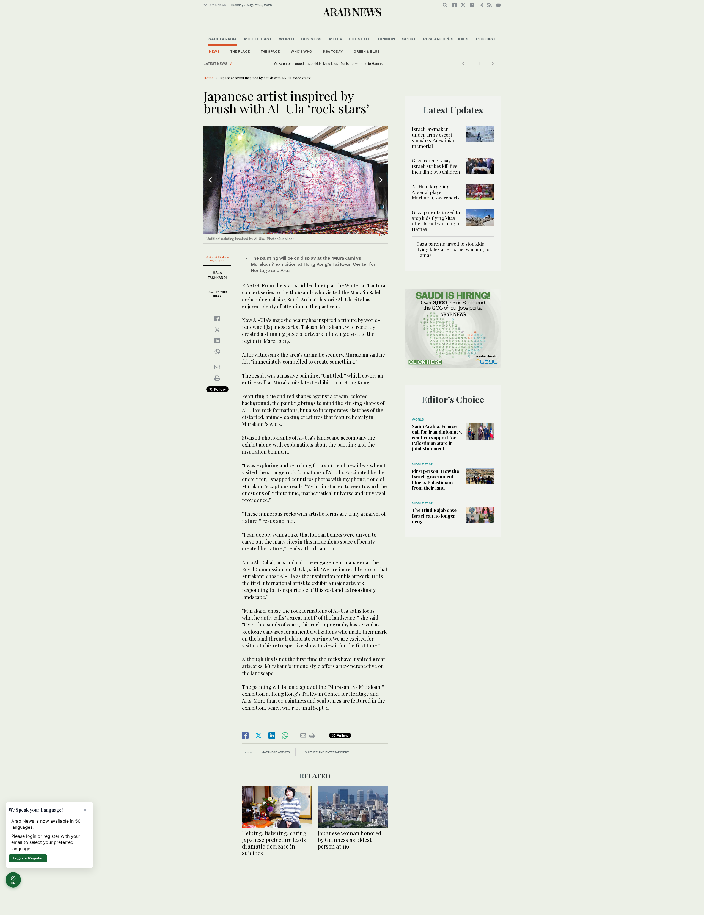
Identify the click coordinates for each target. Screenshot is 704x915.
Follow (219, 389)
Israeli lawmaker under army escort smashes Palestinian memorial (434, 137)
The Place (240, 51)
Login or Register (28, 858)
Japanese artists (276, 752)
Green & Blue (367, 51)
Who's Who (301, 51)
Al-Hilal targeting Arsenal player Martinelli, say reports (436, 192)
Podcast (486, 39)
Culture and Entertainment (327, 752)
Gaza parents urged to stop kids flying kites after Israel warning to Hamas (436, 220)
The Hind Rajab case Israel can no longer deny (434, 515)
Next (381, 180)
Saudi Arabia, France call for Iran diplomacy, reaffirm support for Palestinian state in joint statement (437, 437)
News (214, 51)
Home (209, 78)
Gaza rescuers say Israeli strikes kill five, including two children (436, 166)
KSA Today (333, 51)
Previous (210, 180)
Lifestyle (360, 39)
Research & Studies (446, 39)
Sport (409, 39)
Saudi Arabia (222, 39)
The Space (270, 51)
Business (311, 39)
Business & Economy (252, 64)
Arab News (218, 5)
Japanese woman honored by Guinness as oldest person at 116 (349, 839)
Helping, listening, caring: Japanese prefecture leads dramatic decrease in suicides (275, 842)
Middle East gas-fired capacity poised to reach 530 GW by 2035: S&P (325, 64)
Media (335, 39)
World (286, 39)
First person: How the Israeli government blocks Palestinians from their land (435, 479)
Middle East (258, 39)
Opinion (386, 39)
